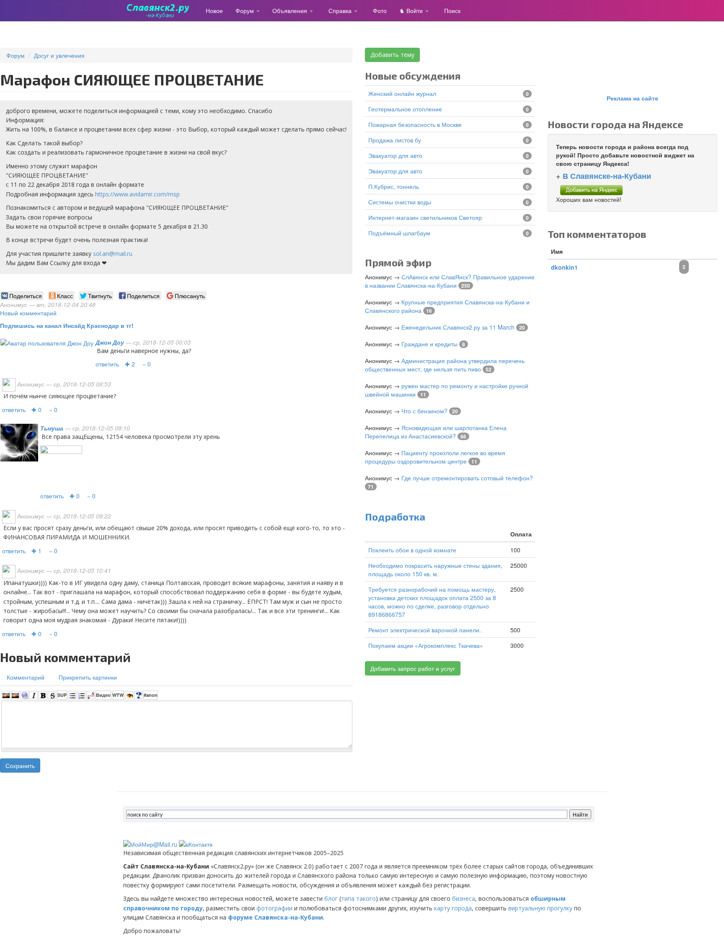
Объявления (290, 10)
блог (331, 898)
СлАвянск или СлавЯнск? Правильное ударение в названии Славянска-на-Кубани (450, 281)
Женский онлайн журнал (402, 93)
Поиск (452, 10)
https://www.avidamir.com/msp (137, 194)
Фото (380, 10)
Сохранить (20, 765)
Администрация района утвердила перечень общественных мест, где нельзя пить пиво (445, 364)
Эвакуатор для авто (395, 155)
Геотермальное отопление (405, 109)
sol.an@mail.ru (112, 254)
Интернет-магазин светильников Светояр (425, 217)
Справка (340, 10)
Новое (214, 10)
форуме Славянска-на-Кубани (275, 917)
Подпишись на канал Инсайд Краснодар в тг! (67, 325)
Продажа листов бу (394, 140)
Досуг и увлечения (59, 55)
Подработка (395, 516)
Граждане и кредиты (429, 344)
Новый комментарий (28, 313)
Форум (245, 10)
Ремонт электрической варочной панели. (424, 630)
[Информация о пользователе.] (46, 342)
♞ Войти (411, 10)
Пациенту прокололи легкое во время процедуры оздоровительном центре (435, 456)
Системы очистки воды (399, 202)
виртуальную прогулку (540, 908)
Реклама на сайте (632, 98)
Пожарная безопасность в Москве (415, 124)
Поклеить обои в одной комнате (412, 550)
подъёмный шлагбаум (399, 233)
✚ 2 (130, 364)
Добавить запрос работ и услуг (412, 668)
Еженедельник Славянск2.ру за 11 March (458, 327)
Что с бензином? (424, 411)
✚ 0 (36, 409)
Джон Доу (110, 342)
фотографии (274, 908)
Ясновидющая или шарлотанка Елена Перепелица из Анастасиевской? (436, 431)
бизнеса (463, 898)
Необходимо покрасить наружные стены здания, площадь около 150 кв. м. (435, 569)
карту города (453, 908)
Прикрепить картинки (88, 677)
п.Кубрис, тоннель (393, 186)
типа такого (358, 898)
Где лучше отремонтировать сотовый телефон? (467, 478)
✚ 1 (36, 550)
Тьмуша (51, 428)
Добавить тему (392, 55)
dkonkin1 (564, 267)
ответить (107, 364)
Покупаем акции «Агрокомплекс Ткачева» (425, 645)
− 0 (146, 364)
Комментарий (25, 677)
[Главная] (161, 10)
